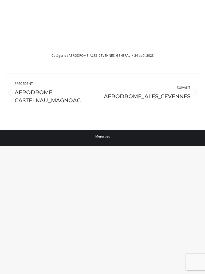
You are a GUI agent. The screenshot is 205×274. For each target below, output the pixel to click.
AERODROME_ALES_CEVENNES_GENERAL (99, 55)
